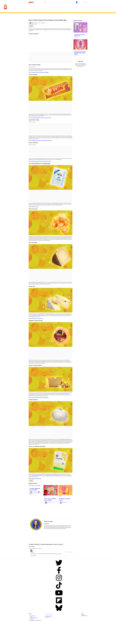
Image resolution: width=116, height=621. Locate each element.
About (83, 613)
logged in (34, 548)
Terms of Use (47, 617)
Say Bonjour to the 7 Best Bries (37, 318)
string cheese (48, 474)
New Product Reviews (55, 11)
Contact (83, 614)
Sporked (32, 620)
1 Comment (43, 22)
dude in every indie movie (66, 439)
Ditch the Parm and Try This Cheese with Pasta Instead (41, 161)
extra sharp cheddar (67, 392)
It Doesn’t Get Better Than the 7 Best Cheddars (40, 72)
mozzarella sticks (58, 474)
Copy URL (31, 480)
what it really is (41, 314)
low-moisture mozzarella (37, 474)
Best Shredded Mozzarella (36, 478)
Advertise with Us (84, 615)
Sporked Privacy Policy (49, 616)
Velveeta (42, 115)
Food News (49, 11)
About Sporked (66, 11)
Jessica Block (33, 22)
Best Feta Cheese (35, 206)
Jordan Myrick (49, 502)
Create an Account (49, 613)
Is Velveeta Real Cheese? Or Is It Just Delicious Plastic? (41, 117)
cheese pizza (53, 474)
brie (52, 313)
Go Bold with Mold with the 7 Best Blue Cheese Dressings (42, 140)
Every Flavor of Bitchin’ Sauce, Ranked (50, 499)
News (31, 616)
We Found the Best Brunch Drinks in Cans (79, 35)
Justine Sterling (63, 502)
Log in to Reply (33, 555)
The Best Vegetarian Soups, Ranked (34, 489)
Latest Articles (32, 615)
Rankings (61, 11)
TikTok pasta (46, 163)
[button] (34, 2)
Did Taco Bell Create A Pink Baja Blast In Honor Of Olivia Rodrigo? (80, 53)
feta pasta (55, 203)
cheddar (44, 69)
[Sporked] (5, 6)
